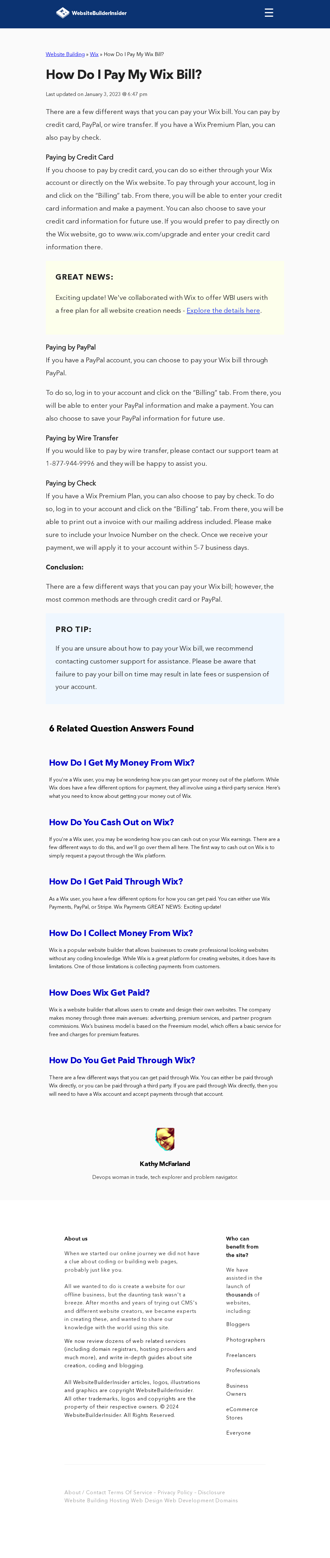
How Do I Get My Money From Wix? (121, 763)
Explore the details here (223, 311)
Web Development (189, 1501)
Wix (94, 54)
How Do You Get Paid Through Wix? (122, 1061)
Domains (226, 1501)
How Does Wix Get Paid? (99, 993)
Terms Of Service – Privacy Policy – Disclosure (166, 1493)
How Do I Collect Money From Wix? (121, 934)
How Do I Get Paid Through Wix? (116, 882)
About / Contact (85, 1493)
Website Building (65, 54)
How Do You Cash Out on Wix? (111, 823)
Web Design (147, 1501)
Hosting (119, 1501)
